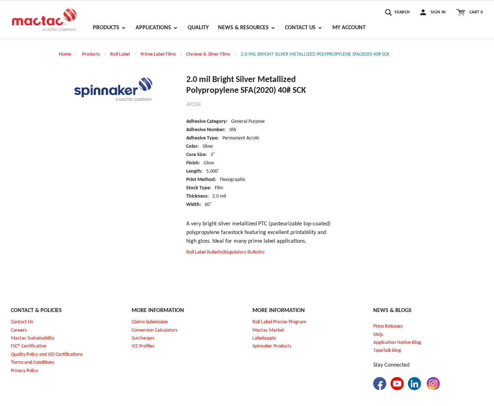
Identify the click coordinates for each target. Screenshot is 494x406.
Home (65, 54)
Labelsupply (264, 338)
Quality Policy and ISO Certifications (46, 354)
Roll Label (120, 54)
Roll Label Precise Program (279, 322)
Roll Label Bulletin (225, 252)
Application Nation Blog (397, 342)
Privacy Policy (24, 370)
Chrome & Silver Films (208, 54)
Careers (18, 330)
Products (91, 54)
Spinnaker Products (271, 346)
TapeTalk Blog (387, 350)
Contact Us (22, 322)
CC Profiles (143, 346)
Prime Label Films (158, 54)
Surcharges (143, 338)
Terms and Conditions (32, 362)
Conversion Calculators (154, 330)
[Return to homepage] (44, 17)
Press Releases (388, 326)
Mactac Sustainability (32, 338)
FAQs (378, 334)
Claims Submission (150, 322)
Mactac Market (268, 330)
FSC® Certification (28, 346)
